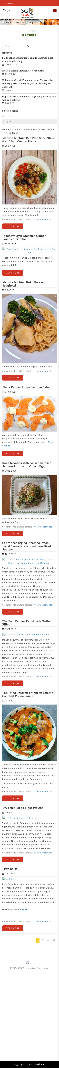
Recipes (31, 22)
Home (9, 22)
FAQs (29, 1008)
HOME (29, 980)
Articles (19, 22)
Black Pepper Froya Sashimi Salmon (28, 387)
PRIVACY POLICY (29, 1032)
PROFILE (29, 1023)
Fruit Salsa (10, 869)
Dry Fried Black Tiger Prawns (22, 807)
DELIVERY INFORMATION (29, 1028)
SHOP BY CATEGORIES (30, 994)
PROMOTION (29, 999)
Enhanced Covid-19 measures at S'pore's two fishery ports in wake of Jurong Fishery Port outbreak (28, 83)
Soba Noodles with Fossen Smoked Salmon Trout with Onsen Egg (26, 464)
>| (53, 940)
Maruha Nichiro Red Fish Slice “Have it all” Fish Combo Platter (28, 139)
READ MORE (13, 226)
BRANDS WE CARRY (29, 990)
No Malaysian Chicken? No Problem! (23, 71)
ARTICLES (29, 1004)
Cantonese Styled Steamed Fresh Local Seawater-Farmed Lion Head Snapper (26, 546)
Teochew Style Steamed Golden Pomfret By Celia (24, 237)
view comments (43, 219)
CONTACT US (30, 1037)
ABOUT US (29, 985)
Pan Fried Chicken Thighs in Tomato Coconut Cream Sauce (27, 694)
